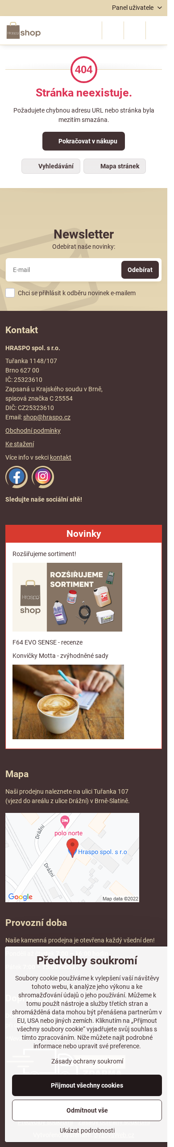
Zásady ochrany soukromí (87, 1061)
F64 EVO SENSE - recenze (47, 642)
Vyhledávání (55, 166)
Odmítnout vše (87, 1110)
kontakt (60, 457)
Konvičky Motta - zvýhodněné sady (60, 655)
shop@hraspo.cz (46, 417)
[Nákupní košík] (134, 30)
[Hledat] (113, 30)
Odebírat (140, 269)
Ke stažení (19, 444)
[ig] (43, 486)
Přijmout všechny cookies (87, 1085)
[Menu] (156, 30)
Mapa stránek (119, 166)
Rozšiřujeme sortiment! (44, 553)
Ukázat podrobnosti (87, 1130)
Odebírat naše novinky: (83, 246)
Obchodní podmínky (33, 430)
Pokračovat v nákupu (87, 141)
